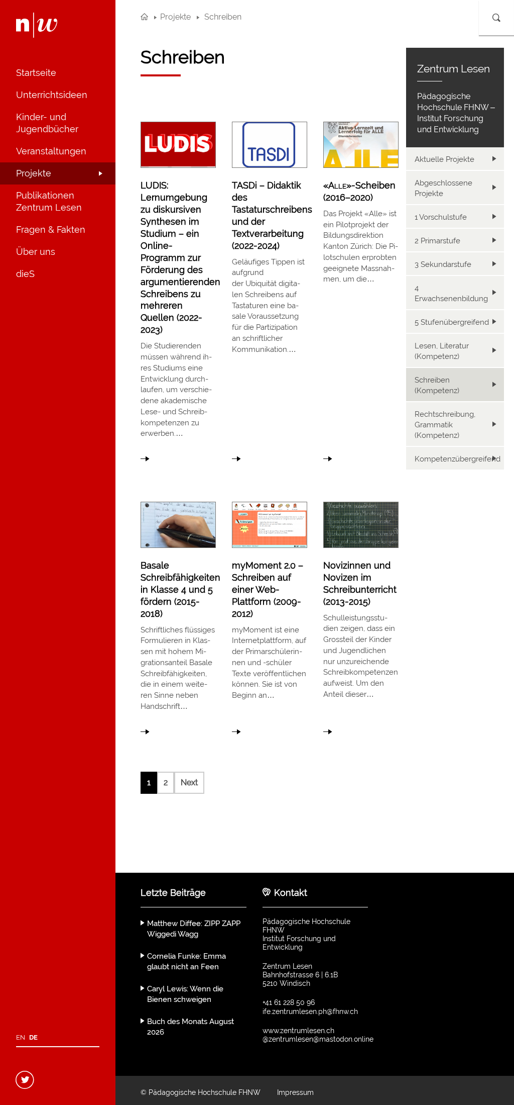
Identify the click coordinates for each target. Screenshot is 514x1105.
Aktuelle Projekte (444, 159)
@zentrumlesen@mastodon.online (318, 1039)
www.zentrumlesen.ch (298, 1031)
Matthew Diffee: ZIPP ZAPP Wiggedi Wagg (193, 929)
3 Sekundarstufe (443, 264)
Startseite (36, 72)
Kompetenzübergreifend (457, 459)
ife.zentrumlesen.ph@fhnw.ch (310, 1011)
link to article (178, 289)
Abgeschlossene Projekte (443, 188)
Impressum (295, 1092)
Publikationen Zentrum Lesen (49, 201)
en (20, 1037)
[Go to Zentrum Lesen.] (144, 17)
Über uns (35, 251)
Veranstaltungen (51, 151)
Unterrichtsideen (51, 94)
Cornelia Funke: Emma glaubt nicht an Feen (186, 961)
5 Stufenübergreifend (452, 322)
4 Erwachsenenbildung (451, 293)
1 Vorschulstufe (441, 217)
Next (189, 782)
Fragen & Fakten (50, 229)
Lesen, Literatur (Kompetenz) (442, 351)
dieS (25, 273)
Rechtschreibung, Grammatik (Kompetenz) (445, 425)
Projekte (33, 173)
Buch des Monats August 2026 (190, 1027)
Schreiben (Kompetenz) (437, 385)
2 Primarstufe (437, 240)
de (33, 1037)
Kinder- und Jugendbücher (47, 123)
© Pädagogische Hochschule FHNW (201, 1092)
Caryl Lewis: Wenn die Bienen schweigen (185, 994)
